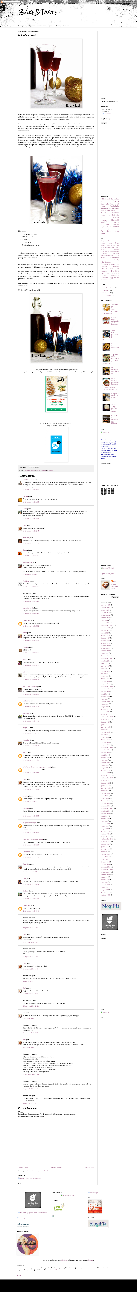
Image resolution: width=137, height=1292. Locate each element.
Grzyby (113, 245)
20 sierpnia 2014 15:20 (30, 981)
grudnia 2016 (105, 681)
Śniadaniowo (106, 280)
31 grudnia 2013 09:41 (30, 942)
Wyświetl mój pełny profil (114, 586)
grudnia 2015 (105, 712)
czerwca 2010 (105, 880)
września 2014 (105, 750)
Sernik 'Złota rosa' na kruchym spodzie (114, 408)
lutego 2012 (105, 829)
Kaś (24, 525)
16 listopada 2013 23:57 (31, 556)
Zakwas (103, 275)
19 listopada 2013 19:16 (31, 899)
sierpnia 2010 (105, 875)
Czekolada (114, 206)
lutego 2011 (105, 859)
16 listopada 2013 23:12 (31, 543)
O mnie (51, 26)
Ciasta (115, 201)
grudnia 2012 (105, 803)
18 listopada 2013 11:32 (31, 773)
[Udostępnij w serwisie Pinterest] (38, 467)
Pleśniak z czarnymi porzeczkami (115, 370)
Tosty (107, 273)
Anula (25, 659)
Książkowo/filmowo (106, 251)
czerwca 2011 (105, 849)
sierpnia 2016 (105, 691)
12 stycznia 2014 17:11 (30, 957)
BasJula (25, 891)
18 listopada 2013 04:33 (31, 721)
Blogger (90, 1260)
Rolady (109, 227)
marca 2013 (105, 796)
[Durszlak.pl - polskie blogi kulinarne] (93, 1193)
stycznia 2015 (105, 740)
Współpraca (66, 26)
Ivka (24, 878)
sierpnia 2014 (105, 752)
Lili (24, 672)
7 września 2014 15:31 (30, 1033)
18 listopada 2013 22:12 (31, 857)
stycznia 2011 (105, 862)
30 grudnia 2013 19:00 (30, 928)
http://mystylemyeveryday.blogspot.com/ (37, 767)
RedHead (26, 581)
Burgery (103, 241)
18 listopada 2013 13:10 (31, 833)
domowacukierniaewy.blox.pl (33, 839)
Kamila (25, 647)
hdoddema (64, 1260)
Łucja (25, 550)
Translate (108, 113)
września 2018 (105, 648)
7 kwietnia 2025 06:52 (30, 1103)
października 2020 (107, 625)
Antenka (26, 740)
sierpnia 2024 (105, 618)
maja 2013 (104, 791)
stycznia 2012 (105, 831)
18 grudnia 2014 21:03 (30, 1089)
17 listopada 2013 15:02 (31, 626)
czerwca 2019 (105, 641)
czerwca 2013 (105, 788)
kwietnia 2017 (105, 671)
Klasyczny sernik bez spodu (115, 395)
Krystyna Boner (28, 480)
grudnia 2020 (105, 623)
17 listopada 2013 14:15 (31, 614)
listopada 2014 (105, 745)
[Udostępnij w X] (34, 467)
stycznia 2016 (105, 709)
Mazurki (103, 213)
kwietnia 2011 (105, 854)
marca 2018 (105, 653)
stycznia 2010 (105, 892)
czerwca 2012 (105, 819)
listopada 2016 (105, 684)
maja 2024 (104, 620)
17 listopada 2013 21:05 (31, 680)
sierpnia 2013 (105, 783)
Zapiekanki (115, 275)
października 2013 (107, 778)
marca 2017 (104, 674)
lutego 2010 (105, 890)
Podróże (58, 26)
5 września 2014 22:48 (30, 1018)
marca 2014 (105, 765)
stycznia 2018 (105, 656)
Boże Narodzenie (30, 470)
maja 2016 (104, 699)
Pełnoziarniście (41, 26)
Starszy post (89, 1167)
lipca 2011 (104, 847)
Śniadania (32, 26)
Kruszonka (111, 211)
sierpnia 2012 (105, 813)
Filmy (108, 245)
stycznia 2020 (105, 635)
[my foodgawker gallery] (110, 929)
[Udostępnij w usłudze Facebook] (36, 467)
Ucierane (116, 231)
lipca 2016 (104, 694)
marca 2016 (105, 704)
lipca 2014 (104, 755)
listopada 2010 (105, 867)
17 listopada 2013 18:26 (31, 653)
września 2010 (105, 872)
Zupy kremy (114, 278)
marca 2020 (105, 633)
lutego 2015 (105, 737)
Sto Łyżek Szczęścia (30, 686)
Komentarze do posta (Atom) (37, 1171)
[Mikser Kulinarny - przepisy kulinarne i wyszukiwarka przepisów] (58, 1211)
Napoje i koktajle (41, 470)
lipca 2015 (104, 725)
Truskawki (115, 273)
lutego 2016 (105, 707)
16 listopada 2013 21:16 (31, 519)
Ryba (111, 268)
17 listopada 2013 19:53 (31, 665)
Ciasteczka (105, 204)
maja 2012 (104, 821)
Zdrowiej (104, 277)
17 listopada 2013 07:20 (31, 574)
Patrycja (25, 864)
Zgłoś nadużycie (107, 573)
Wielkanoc (106, 293)
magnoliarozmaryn (29, 823)
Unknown (26, 620)
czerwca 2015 (105, 727)
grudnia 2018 (105, 646)
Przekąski (105, 224)
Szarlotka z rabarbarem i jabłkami (114, 419)
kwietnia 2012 (105, 824)
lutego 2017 (105, 676)
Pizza (111, 264)
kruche (103, 233)
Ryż (117, 268)
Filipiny (103, 245)
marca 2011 (104, 857)
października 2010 (107, 869)
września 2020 (106, 628)
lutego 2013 (105, 798)
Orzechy (103, 218)
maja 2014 (104, 760)
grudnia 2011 (105, 834)
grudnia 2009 (105, 895)
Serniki (116, 227)
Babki (102, 199)
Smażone (104, 271)
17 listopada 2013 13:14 (31, 601)
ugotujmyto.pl (28, 608)
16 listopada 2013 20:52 (31, 490)
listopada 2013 (105, 775)
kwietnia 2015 (105, 732)
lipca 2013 (104, 786)
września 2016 (105, 689)
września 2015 (105, 719)
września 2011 (105, 841)
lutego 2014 (105, 768)
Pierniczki (104, 220)
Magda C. (26, 728)
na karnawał (107, 295)
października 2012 (107, 808)
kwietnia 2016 (105, 702)
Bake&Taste (38, 12)
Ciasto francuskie (113, 241)
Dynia (111, 208)
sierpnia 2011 (105, 844)
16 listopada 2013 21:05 (31, 502)
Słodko (115, 270)
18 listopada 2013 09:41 (31, 733)
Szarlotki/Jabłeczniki (109, 229)
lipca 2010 (104, 877)
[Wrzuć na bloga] (32, 467)
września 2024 (106, 615)
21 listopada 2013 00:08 (31, 911)
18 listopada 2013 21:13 (31, 845)
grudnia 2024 (105, 613)
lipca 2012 (104, 816)
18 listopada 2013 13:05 (31, 816)
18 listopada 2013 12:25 (31, 802)
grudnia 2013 (105, 773)
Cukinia (103, 243)
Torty (109, 231)
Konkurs (116, 249)
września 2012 (105, 811)
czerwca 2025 (105, 605)
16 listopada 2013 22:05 (31, 531)
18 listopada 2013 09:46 (31, 746)
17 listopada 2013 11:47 (31, 587)
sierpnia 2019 (105, 638)
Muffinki (115, 213)
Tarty (102, 231)
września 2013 (105, 780)
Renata (25, 796)
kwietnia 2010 (105, 885)
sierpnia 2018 (105, 651)
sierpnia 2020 (105, 630)
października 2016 (107, 686)
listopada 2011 (105, 836)
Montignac (114, 258)
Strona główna (22, 26)
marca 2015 (105, 735)
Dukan (110, 243)
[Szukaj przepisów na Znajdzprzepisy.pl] (21, 1218)
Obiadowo (105, 260)
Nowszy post (23, 1167)
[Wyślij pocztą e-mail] (30, 467)
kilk (55, 1270)
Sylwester (50, 470)
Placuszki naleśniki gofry (110, 221)
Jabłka (103, 210)
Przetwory (115, 224)
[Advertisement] (110, 63)
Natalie (25, 496)
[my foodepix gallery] (68, 1195)
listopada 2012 (105, 806)
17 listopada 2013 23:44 (31, 706)
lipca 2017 (104, 663)
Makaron (116, 253)
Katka (25, 752)
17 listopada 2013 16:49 (31, 640)
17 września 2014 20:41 (31, 1074)
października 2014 (107, 747)
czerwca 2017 (105, 666)
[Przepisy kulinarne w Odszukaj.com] (23, 1226)
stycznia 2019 (105, 643)
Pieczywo (104, 264)
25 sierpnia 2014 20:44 (31, 1006)
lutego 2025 (105, 610)
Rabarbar (104, 268)
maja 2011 (104, 852)
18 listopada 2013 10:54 (31, 760)
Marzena (26, 538)
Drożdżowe (104, 208)
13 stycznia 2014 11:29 (30, 969)
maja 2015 (104, 730)
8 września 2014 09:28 (30, 1047)
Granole (116, 208)
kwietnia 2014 (105, 763)
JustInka (26, 808)
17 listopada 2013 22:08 (31, 694)
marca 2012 (105, 826)
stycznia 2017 (105, 679)
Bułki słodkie (114, 199)
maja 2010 (104, 882)
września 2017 (105, 661)
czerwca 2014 (105, 758)
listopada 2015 (105, 714)
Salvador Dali (27, 562)
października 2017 (107, 658)
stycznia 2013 (105, 801)
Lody (117, 210)
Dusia (25, 509)
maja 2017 (104, 669)
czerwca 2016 (105, 697)
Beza (107, 199)
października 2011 (107, 839)
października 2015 (107, 717)
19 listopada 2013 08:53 (31, 884)
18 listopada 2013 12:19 (31, 789)
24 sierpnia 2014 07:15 (30, 994)
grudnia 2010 (105, 864)
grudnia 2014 (105, 742)
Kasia (25, 633)
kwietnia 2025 (105, 607)
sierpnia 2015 (105, 722)
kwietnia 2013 (105, 793)
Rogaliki (103, 227)
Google (19, 1275)
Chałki (102, 202)
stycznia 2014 (105, 770)
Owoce (115, 217)
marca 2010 (105, 887)
